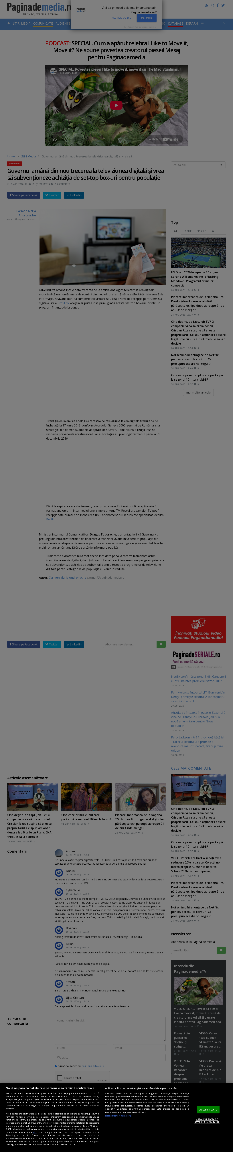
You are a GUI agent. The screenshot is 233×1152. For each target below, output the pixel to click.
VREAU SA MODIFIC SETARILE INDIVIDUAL (207, 1121)
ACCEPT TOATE (208, 1109)
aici (35, 1132)
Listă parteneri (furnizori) (118, 1115)
